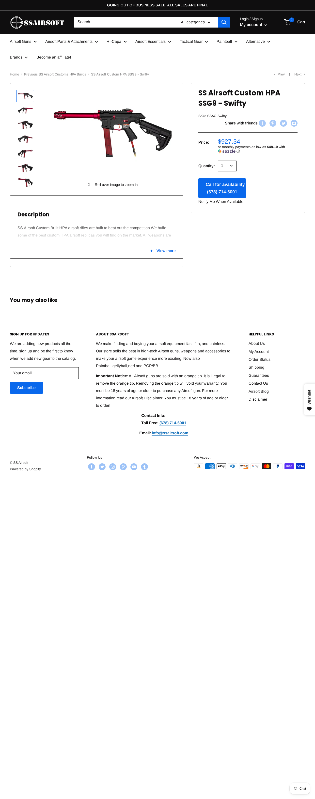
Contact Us (258, 383)
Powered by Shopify (25, 469)
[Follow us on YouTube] (133, 466)
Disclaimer (258, 399)
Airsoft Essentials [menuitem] (150, 41)
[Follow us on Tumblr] (144, 466)
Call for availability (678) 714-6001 (225, 188)
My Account (259, 351)
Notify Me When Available (220, 201)
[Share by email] (293, 123)
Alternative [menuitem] (255, 41)
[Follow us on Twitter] (101, 466)
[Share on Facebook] (262, 123)
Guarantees (259, 375)
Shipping (256, 367)
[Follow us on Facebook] (91, 466)
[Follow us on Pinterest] (123, 466)
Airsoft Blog (259, 391)
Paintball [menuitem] (224, 41)
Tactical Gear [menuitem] (191, 41)
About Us (257, 343)
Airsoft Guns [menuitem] (20, 41)
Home (14, 74)
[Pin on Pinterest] (272, 123)
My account (251, 24)
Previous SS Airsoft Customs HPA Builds (55, 74)
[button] (258, 148)
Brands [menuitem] (16, 57)
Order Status (259, 359)
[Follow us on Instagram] (112, 466)
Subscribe (26, 388)
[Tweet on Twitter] (283, 123)
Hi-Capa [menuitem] (114, 41)
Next (297, 74)
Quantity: (206, 166)
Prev (281, 74)
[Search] (224, 22)
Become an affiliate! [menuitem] (53, 57)
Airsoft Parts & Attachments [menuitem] (69, 41)
